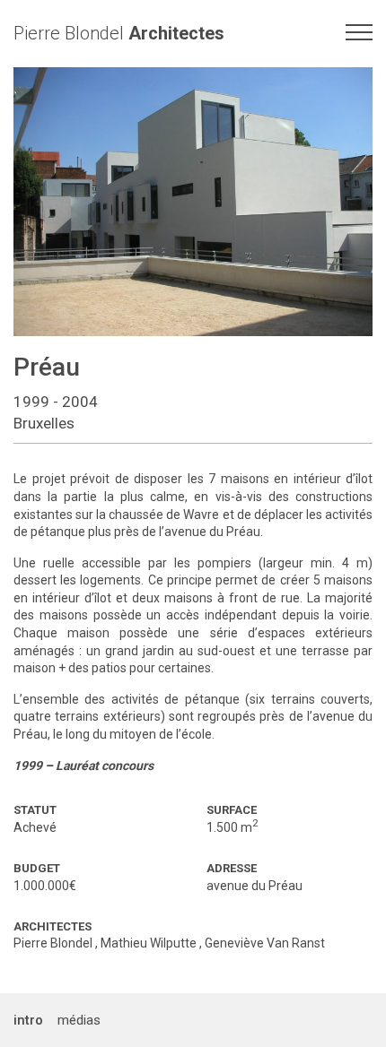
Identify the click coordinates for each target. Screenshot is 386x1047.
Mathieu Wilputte (149, 943)
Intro (28, 1020)
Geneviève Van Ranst (265, 943)
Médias (79, 1020)
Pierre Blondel (118, 33)
